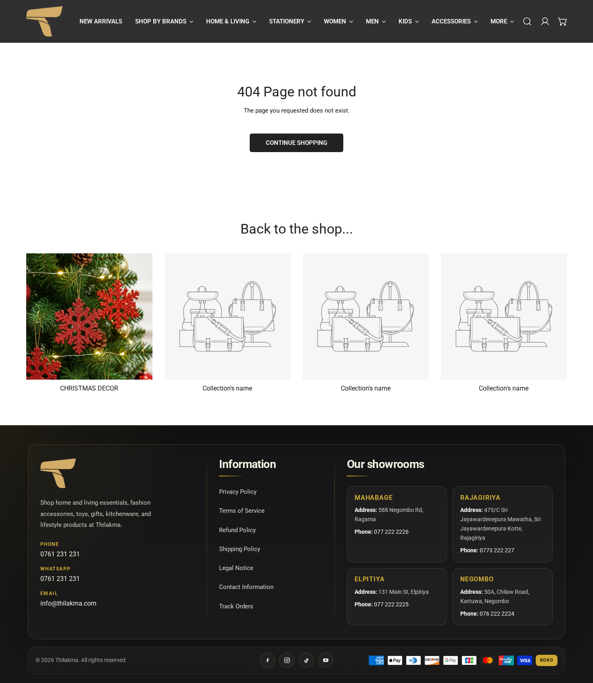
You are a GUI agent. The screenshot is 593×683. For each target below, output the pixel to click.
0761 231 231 (60, 554)
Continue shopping (296, 142)
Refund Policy (237, 529)
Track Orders (236, 606)
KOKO (546, 660)
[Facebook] (267, 660)
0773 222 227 (497, 550)
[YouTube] (325, 660)
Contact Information (246, 587)
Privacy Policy (238, 491)
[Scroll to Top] (578, 640)
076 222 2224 (497, 613)
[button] (164, 21)
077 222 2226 (391, 531)
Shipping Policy (239, 548)
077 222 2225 (391, 604)
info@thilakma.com (68, 603)
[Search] (527, 21)
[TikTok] (306, 660)
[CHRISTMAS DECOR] (89, 316)
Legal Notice (236, 568)
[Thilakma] (44, 21)
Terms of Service (242, 510)
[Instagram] (286, 660)
